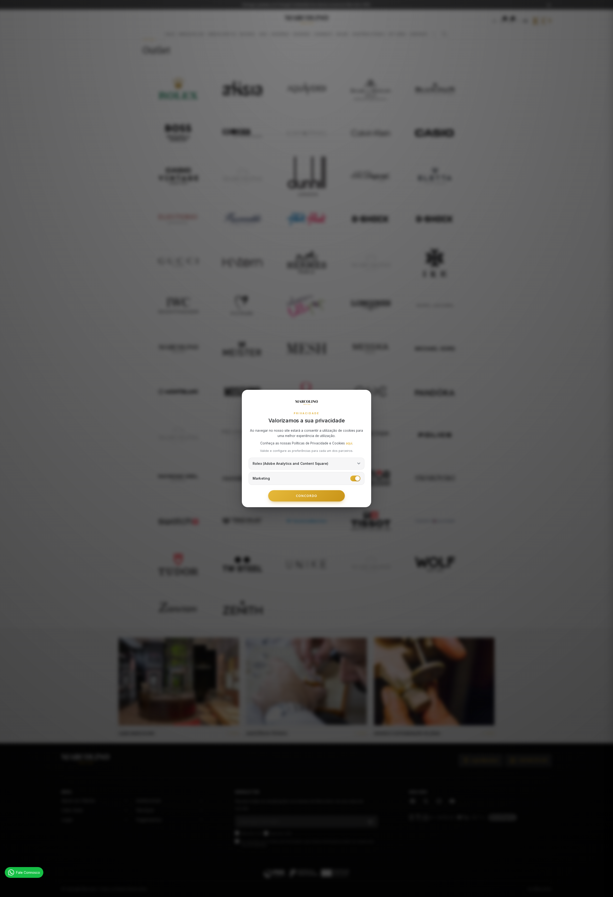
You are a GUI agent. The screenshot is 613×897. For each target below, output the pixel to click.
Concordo (306, 496)
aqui (349, 443)
